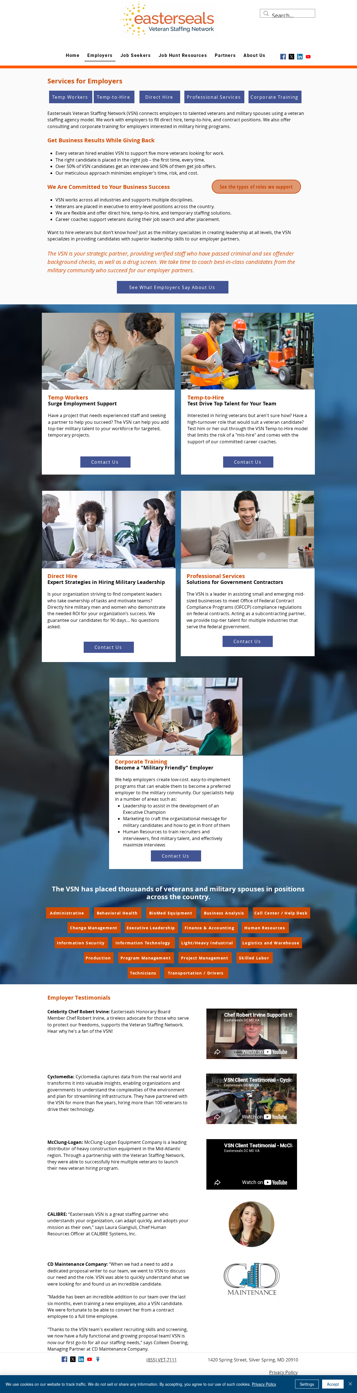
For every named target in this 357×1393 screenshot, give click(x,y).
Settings (307, 1384)
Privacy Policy (283, 1372)
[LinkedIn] (300, 56)
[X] (291, 56)
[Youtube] (308, 56)
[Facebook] (283, 56)
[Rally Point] (98, 1359)
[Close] (350, 1384)
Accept (333, 1384)
